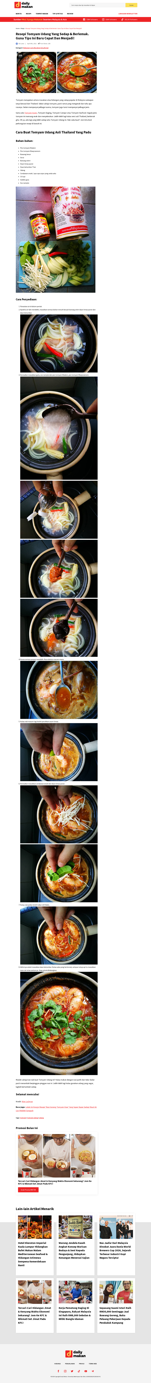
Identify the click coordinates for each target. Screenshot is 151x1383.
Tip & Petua (58, 13)
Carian (131, 5)
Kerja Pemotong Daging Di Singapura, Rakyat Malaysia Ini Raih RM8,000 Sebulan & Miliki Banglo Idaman (75, 1313)
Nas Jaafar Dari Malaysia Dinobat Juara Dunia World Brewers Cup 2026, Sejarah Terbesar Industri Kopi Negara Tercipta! (115, 1250)
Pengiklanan (70, 1364)
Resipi (28, 13)
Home (17, 28)
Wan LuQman (27, 1101)
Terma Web (93, 1364)
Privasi (81, 1364)
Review (70, 13)
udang (41, 1118)
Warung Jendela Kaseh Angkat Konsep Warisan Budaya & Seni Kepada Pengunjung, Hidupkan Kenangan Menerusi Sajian (74, 1250)
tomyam (23, 1118)
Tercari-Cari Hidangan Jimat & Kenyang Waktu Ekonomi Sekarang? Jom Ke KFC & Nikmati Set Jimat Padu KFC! (55, 1182)
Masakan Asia (39, 48)
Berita (19, 13)
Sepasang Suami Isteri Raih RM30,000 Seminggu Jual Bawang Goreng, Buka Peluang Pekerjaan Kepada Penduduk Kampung (115, 1315)
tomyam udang (32, 1118)
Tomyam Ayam (30, 113)
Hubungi (57, 1364)
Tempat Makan (42, 13)
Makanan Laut (28, 48)
